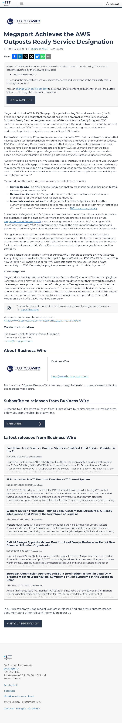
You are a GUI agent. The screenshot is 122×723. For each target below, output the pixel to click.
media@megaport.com (18, 341)
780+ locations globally (83, 208)
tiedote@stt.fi (11, 668)
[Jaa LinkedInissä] (20, 57)
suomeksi (9, 708)
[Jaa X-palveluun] (25, 57)
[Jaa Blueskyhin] (37, 57)
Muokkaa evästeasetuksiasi (19, 696)
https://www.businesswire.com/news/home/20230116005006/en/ (42, 320)
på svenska (34, 708)
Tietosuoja (9, 690)
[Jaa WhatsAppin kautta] (42, 57)
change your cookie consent (31, 88)
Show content (21, 99)
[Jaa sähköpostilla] (48, 57)
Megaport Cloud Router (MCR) (22, 221)
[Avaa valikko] (22, 3)
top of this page (30, 309)
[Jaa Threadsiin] (31, 57)
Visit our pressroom (23, 623)
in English (21, 708)
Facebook (9, 685)
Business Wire (39, 49)
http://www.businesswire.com (69, 376)
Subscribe (14, 423)
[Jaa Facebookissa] (14, 57)
